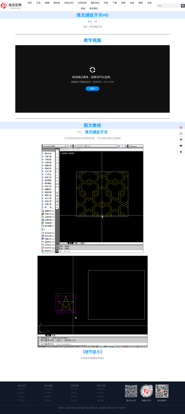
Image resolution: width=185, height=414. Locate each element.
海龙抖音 (47, 397)
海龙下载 (101, 385)
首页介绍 (21, 389)
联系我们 (21, 400)
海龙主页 (22, 385)
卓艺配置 (100, 389)
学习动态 (21, 397)
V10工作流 (48, 389)
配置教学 (47, 400)
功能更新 (74, 385)
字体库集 (100, 397)
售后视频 (48, 385)
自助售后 (73, 397)
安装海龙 (73, 389)
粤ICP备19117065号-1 (117, 408)
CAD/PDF (100, 393)
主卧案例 (47, 393)
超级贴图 (100, 400)
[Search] (183, 6)
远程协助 (73, 393)
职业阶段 (21, 393)
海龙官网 (15, 5)
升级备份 (73, 400)
